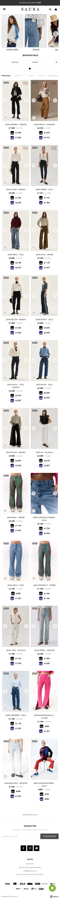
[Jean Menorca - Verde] (44, 561)
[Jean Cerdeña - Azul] (15, 691)
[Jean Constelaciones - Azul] (44, 493)
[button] (50, 9)
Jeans (30, 75)
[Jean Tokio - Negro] (15, 165)
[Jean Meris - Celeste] (44, 626)
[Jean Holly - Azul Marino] (15, 360)
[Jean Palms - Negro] (15, 428)
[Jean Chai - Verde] (44, 230)
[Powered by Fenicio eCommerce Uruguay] (54, 896)
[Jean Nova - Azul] (44, 360)
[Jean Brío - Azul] (15, 230)
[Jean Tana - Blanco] (15, 626)
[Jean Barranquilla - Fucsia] (44, 691)
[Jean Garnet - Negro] (15, 100)
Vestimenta (18, 75)
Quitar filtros (53, 76)
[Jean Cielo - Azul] (15, 561)
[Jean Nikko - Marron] (44, 100)
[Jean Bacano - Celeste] (15, 759)
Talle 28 (41, 75)
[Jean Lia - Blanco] (44, 428)
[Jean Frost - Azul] (44, 295)
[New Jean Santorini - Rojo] (44, 759)
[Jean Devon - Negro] (15, 295)
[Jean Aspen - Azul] (44, 165)
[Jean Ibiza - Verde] (15, 493)
